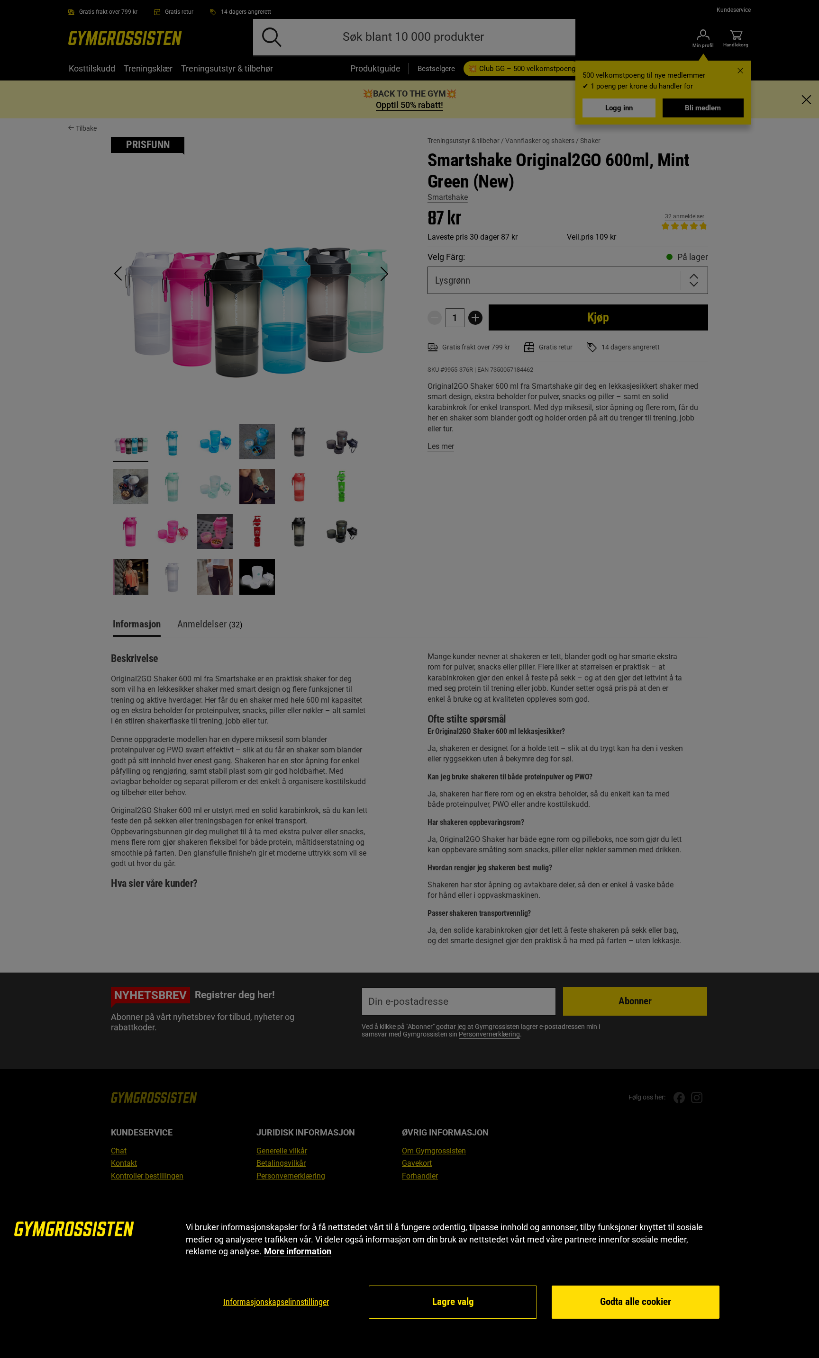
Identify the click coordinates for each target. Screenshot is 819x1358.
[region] (409, 1270)
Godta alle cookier (635, 1301)
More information (297, 1251)
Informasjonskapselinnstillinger (276, 1302)
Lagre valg (453, 1301)
